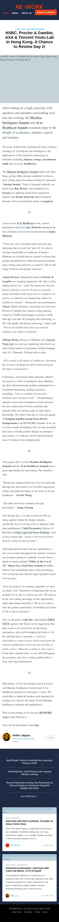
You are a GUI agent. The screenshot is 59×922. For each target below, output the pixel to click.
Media (15, 13)
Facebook (28, 912)
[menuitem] (5, 13)
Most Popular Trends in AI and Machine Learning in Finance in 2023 (29, 761)
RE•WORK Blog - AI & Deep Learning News (26, 909)
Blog (6, 13)
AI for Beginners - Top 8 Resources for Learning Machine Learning (29, 772)
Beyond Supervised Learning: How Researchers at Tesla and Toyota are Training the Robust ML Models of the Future (29, 785)
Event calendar (46, 12)
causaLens (48, 201)
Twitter (37, 912)
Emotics (6, 192)
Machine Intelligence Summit (22, 171)
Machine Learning (35, 29)
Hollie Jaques (21, 735)
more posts (23, 738)
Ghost (45, 912)
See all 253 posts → (30, 796)
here (36, 725)
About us (27, 13)
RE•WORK (29, 7)
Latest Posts (16, 912)
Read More (50, 738)
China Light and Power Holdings (32, 532)
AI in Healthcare (25, 223)
